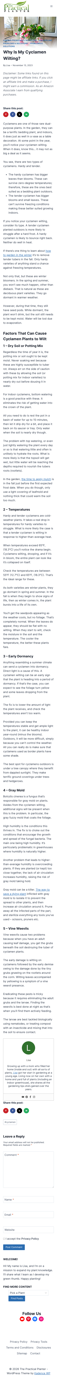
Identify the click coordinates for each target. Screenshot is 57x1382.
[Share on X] (20, 114)
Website (10, 1229)
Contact (35, 1353)
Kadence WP (42, 1373)
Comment (12, 1154)
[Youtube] (23, 1097)
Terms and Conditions (19, 1347)
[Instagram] (34, 1097)
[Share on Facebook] (13, 114)
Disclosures (44, 1347)
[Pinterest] (26, 1097)
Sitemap (22, 1353)
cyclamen (10, 1122)
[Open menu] (51, 6)
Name (9, 1199)
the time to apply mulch (36, 479)
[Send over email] (27, 114)
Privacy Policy (30, 1238)
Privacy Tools (39, 1341)
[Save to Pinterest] (6, 114)
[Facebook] (30, 1097)
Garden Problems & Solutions (20, 40)
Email (9, 1214)
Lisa (8, 65)
